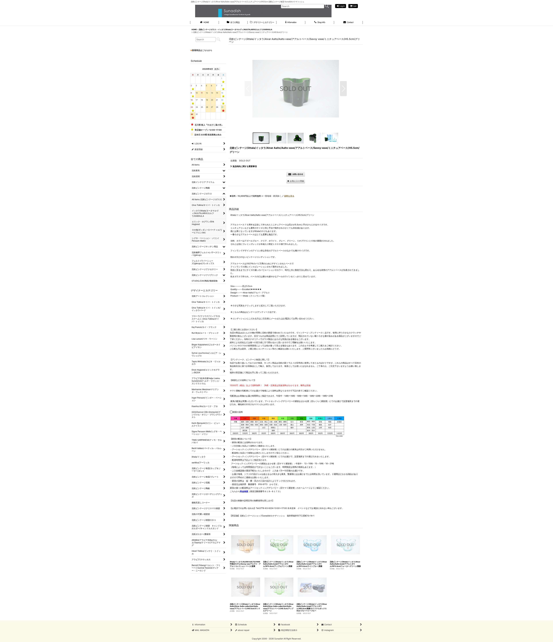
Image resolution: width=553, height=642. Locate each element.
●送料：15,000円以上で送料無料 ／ (262, 196)
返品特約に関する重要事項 (245, 166)
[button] (248, 88)
